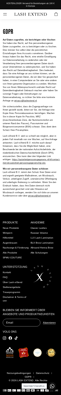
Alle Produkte (10, 252)
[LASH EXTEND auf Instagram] (4, 338)
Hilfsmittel (8, 237)
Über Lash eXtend (12, 282)
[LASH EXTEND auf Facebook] (10, 338)
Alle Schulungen (39, 252)
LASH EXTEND (25, 380)
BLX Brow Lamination (42, 242)
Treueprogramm (11, 292)
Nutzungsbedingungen (19, 373)
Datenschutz (42, 373)
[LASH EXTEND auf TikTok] (16, 338)
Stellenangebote (11, 287)
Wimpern (7, 233)
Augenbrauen (10, 242)
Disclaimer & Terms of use (14, 299)
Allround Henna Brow (42, 247)
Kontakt (7, 272)
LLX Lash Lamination (42, 237)
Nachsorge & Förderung (16, 247)
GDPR (28, 377)
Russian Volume (39, 233)
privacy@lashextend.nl (25, 100)
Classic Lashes (39, 228)
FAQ (5, 277)
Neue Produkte (11, 228)
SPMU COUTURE (12, 257)
